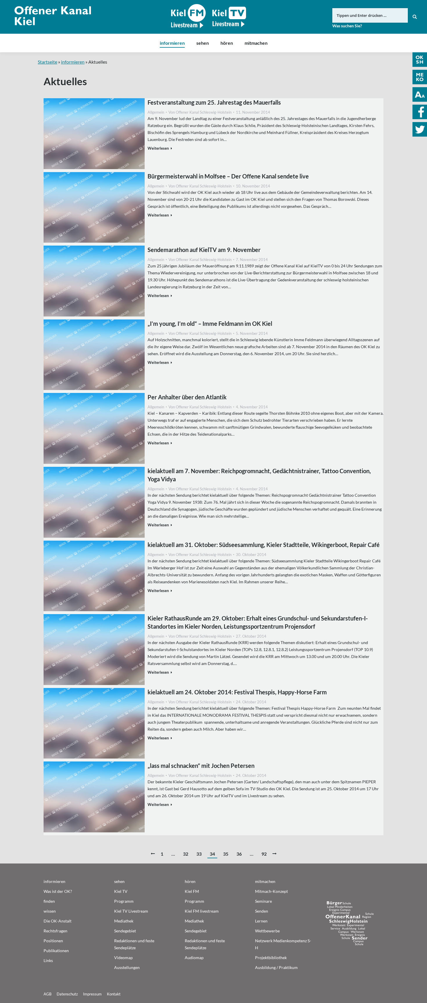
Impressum (92, 994)
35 (225, 854)
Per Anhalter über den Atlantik (187, 397)
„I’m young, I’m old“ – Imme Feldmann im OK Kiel (210, 323)
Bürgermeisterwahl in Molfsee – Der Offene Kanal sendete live (228, 176)
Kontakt (114, 994)
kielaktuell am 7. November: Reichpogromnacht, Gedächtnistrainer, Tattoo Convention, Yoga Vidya (259, 474)
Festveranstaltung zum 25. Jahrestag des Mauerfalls (214, 102)
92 (264, 854)
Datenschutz (67, 994)
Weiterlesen (158, 148)
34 (212, 854)
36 (239, 854)
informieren (73, 62)
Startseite (47, 62)
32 (185, 854)
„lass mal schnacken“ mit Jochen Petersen (201, 765)
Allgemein (156, 112)
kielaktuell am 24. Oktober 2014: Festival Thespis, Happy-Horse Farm (237, 692)
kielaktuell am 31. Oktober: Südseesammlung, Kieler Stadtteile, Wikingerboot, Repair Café (264, 544)
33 (199, 854)
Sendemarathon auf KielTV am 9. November (204, 249)
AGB (47, 994)
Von (200, 112)
